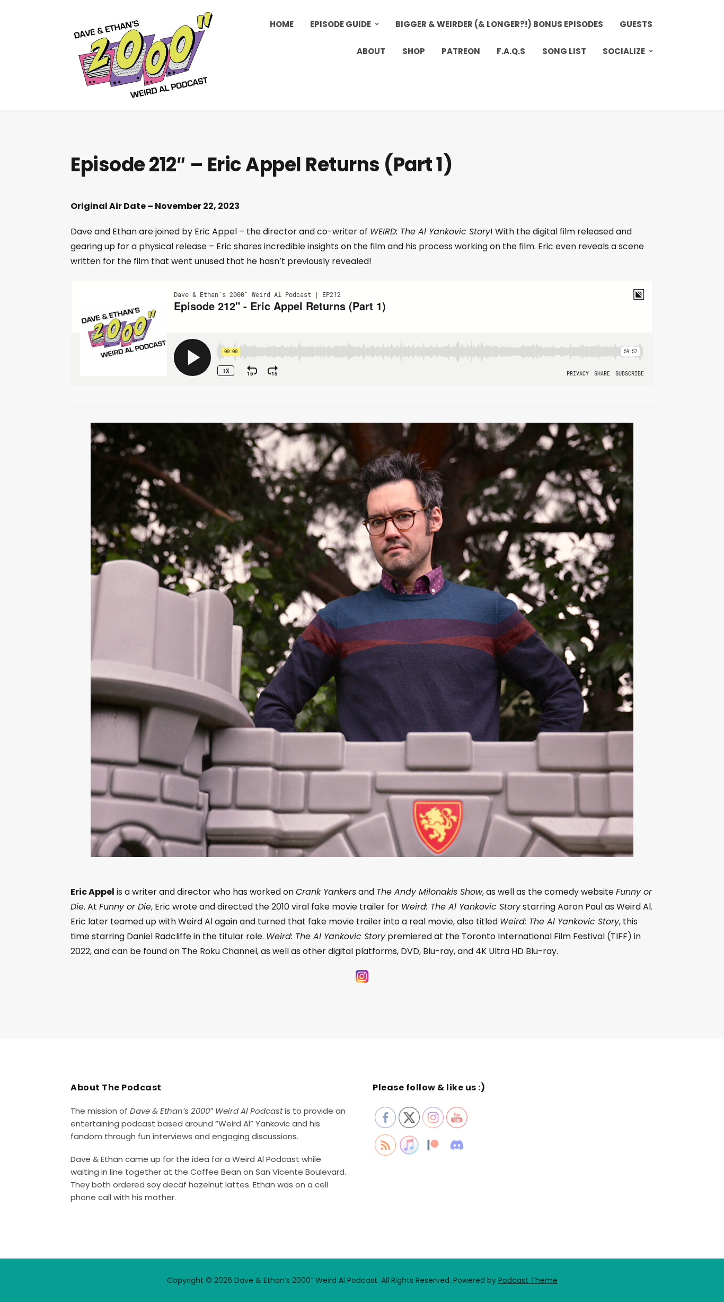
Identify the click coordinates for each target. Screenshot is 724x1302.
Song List (564, 51)
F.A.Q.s (511, 51)
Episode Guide (340, 24)
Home (282, 24)
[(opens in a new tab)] (362, 982)
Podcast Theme (528, 1280)
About (371, 51)
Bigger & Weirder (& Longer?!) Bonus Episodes (499, 24)
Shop (413, 51)
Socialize (624, 51)
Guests (636, 24)
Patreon (461, 51)
